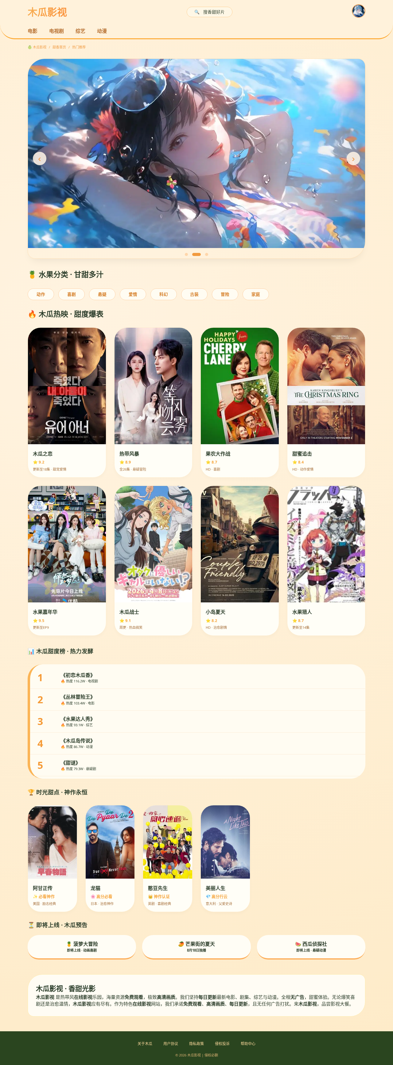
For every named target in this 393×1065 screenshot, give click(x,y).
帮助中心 (248, 1043)
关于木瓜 (145, 1043)
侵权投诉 (222, 1043)
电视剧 (56, 31)
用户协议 (170, 1043)
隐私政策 (196, 1043)
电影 (32, 31)
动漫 (102, 31)
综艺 (80, 31)
